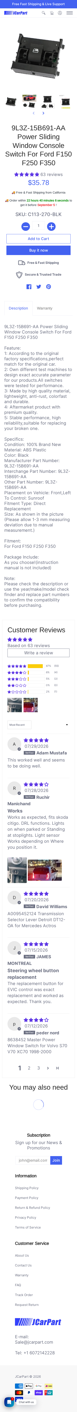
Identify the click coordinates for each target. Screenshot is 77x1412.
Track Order (24, 1295)
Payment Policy (26, 1198)
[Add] (51, 226)
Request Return (27, 1305)
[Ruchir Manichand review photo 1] (17, 870)
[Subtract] (25, 226)
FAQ (18, 1285)
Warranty (21, 1275)
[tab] (18, 308)
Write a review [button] (38, 652)
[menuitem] (44, 13)
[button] (44, 13)
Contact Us (23, 1265)
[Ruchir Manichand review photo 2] (45, 870)
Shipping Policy (26, 1188)
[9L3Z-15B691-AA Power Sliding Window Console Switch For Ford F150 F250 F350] (11, 102)
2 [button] (29, 1068)
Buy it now (38, 244)
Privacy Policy (25, 1217)
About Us (22, 1255)
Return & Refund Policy (32, 1208)
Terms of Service (28, 1227)
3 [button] (38, 1068)
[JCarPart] (16, 13)
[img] (36, 740)
